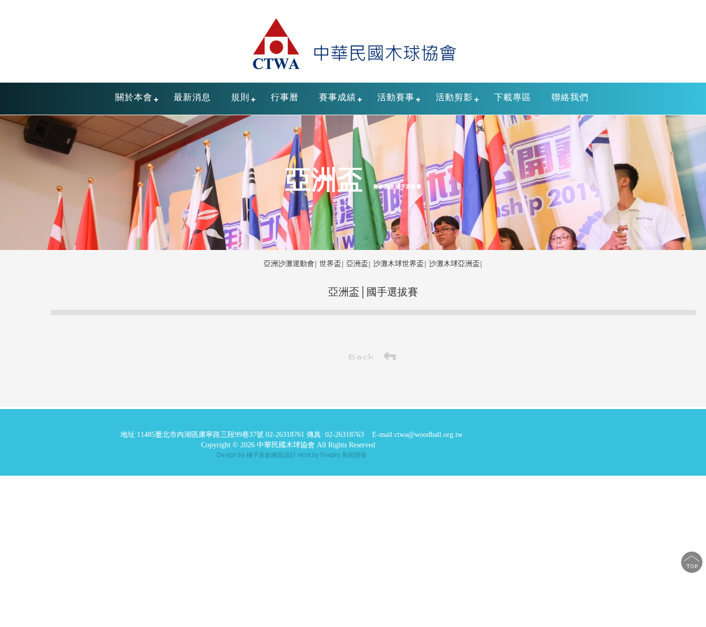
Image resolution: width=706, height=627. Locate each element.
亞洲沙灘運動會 (289, 264)
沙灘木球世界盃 (398, 264)
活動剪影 (454, 97)
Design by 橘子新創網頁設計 (257, 455)
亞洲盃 (357, 264)
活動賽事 (396, 97)
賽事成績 (337, 97)
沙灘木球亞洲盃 (454, 264)
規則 (240, 97)
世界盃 (330, 264)
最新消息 (192, 97)
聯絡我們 (570, 97)
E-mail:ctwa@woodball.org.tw (417, 434)
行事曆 (285, 97)
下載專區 (512, 97)
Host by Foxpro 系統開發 (332, 455)
